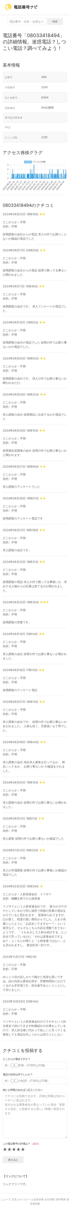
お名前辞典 (37, 1199)
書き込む (13, 1159)
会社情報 (50, 1199)
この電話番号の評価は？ (21, 1143)
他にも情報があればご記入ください (23, 1089)
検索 (54, 21)
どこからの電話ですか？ (16, 1058)
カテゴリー (24, 1199)
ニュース (6, 1199)
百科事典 (61, 1199)
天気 (14, 1199)
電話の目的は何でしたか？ (18, 1074)
